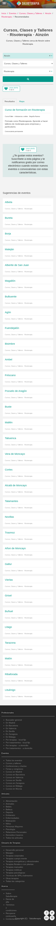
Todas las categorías (15, 881)
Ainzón (48, 13)
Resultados (10, 101)
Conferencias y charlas (16, 766)
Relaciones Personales (16, 832)
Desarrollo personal (15, 850)
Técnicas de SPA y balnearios (19, 875)
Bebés (8, 807)
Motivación (11, 821)
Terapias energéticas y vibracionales (22, 861)
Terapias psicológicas (15, 873)
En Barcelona (12, 725)
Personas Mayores (14, 826)
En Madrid (10, 723)
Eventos (12, 13)
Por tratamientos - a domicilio (19, 748)
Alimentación (11, 801)
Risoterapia (6, 17)
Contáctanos (11, 919)
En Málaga (11, 737)
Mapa (21, 101)
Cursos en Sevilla (14, 780)
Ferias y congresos (14, 769)
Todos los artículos (14, 838)
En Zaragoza (12, 734)
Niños (8, 824)
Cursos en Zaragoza (15, 783)
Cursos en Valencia (14, 777)
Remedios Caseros (14, 835)
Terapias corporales (15, 856)
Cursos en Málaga (14, 786)
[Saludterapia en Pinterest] (52, 917)
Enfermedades (12, 818)
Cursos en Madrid (14, 772)
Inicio (3, 13)
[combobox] (28, 56)
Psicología (10, 829)
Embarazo (10, 815)
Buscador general (14, 720)
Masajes (9, 853)
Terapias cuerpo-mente (16, 858)
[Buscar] (28, 79)
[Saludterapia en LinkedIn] (46, 917)
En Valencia (11, 728)
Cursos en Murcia (14, 789)
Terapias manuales (14, 867)
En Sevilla (10, 731)
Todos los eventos (14, 760)
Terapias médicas (14, 870)
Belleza (9, 809)
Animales (10, 804)
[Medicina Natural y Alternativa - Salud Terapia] (28, 4)
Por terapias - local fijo (16, 740)
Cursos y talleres (13, 763)
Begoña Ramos (34, 116)
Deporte (9, 812)
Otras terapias (12, 878)
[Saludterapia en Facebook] (46, 912)
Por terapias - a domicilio (17, 745)
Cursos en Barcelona (15, 774)
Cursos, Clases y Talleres (30, 13)
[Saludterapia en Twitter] (52, 912)
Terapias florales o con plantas (19, 864)
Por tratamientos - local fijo (18, 742)
